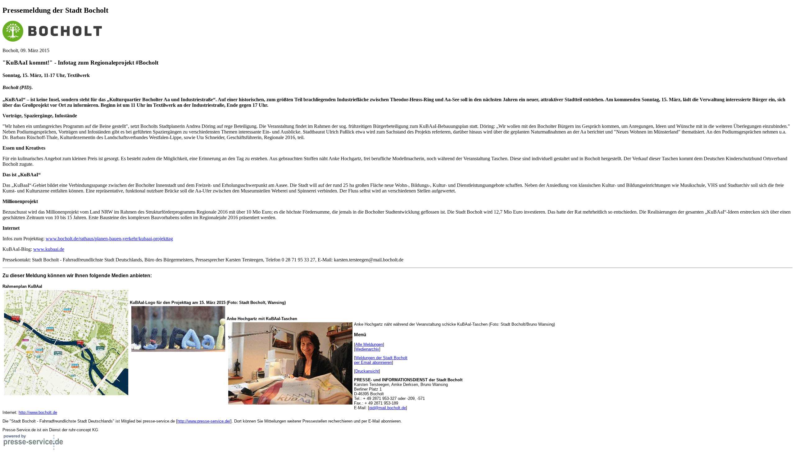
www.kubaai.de (48, 249)
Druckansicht (367, 371)
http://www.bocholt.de (38, 412)
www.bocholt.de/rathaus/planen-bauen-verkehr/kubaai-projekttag (109, 238)
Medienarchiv (367, 349)
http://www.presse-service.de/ (203, 421)
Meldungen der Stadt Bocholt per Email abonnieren (380, 360)
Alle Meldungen (369, 344)
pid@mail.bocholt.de (387, 407)
